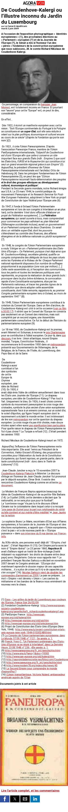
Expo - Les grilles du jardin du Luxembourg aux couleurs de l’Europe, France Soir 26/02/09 (33, 601)
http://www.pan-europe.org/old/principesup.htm (31, 623)
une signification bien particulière (47, 425)
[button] (4, 798)
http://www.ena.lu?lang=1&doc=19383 (27, 653)
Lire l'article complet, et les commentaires (30, 790)
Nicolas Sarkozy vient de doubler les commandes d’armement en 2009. (31, 574)
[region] (43, 371)
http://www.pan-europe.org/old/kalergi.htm (23, 616)
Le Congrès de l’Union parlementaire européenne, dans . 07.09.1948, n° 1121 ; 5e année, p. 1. (33, 637)
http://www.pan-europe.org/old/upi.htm (27, 620)
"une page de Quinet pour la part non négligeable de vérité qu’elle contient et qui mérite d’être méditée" (33, 511)
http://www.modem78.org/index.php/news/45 (31, 665)
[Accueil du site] (34, 5)
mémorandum (57, 344)
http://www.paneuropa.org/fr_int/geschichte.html (32, 650)
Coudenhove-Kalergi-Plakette (17, 473)
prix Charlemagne (55, 332)
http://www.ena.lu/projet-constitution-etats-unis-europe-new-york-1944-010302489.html (33, 631)
